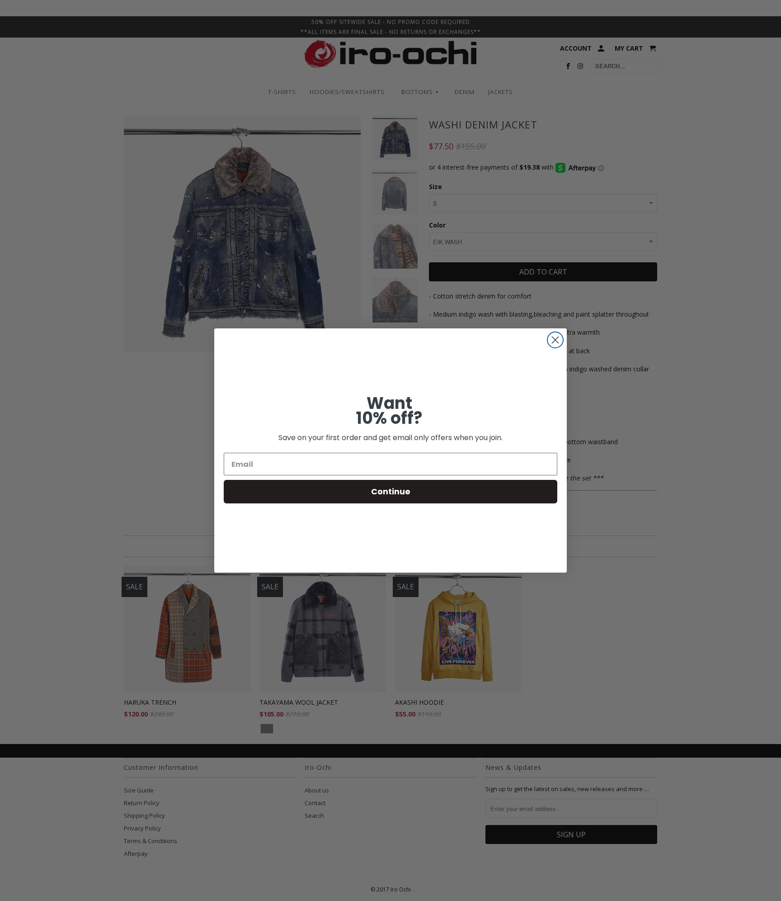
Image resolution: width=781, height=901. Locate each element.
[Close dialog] (555, 340)
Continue (390, 491)
